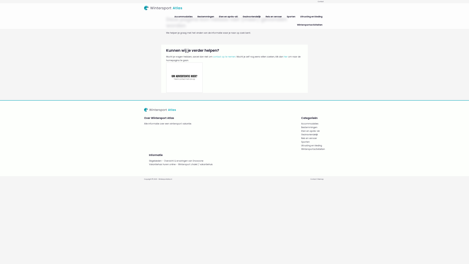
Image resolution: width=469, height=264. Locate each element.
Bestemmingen (205, 16)
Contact (321, 2)
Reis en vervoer (274, 16)
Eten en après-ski (228, 16)
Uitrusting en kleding (311, 16)
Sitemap (320, 179)
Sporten (291, 16)
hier (286, 56)
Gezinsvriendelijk (252, 16)
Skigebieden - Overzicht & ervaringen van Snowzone (176, 160)
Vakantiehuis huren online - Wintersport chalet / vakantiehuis (181, 164)
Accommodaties (183, 16)
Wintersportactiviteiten (309, 24)
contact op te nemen (224, 56)
